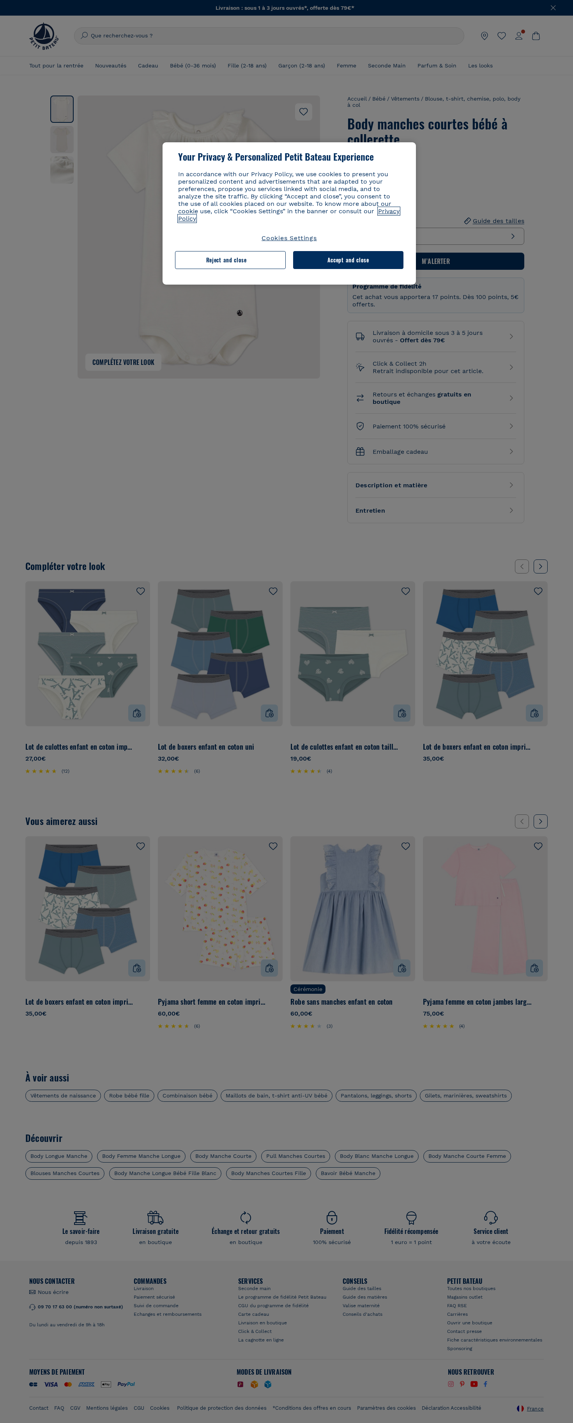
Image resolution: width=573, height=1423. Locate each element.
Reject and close (226, 260)
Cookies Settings (289, 238)
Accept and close (348, 260)
